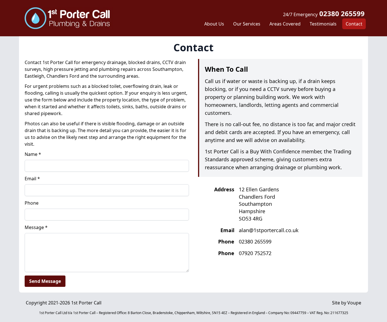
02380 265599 (324, 13)
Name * (33, 154)
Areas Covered (285, 24)
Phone (32, 203)
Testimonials (323, 24)
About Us (214, 24)
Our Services (246, 24)
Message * (36, 227)
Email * (32, 178)
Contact (354, 24)
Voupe (354, 303)
